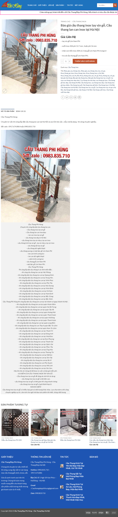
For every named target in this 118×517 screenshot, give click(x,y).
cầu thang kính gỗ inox (71, 90)
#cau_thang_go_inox (67, 73)
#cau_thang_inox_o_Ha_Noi (95, 73)
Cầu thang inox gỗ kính (90, 85)
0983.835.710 (43, 470)
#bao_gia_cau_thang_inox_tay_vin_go (93, 71)
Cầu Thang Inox (79, 21)
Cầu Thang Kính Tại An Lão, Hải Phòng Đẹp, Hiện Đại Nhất (74, 486)
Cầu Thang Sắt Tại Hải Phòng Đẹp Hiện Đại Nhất (75, 476)
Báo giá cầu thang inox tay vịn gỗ (99, 78)
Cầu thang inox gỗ (76, 85)
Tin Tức (70, 5)
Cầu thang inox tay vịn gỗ (86, 87)
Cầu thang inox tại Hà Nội (69, 87)
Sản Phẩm (60, 5)
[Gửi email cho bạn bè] (71, 97)
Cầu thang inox (86, 83)
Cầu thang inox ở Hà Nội (106, 85)
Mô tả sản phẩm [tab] (7, 111)
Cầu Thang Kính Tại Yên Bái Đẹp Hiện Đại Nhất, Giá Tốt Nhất (75, 465)
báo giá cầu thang (66, 78)
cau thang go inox (102, 80)
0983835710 (40, 493)
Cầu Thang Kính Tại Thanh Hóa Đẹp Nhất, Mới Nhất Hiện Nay (75, 497)
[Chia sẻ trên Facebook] (63, 97)
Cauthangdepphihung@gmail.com (44, 488)
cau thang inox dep (98, 83)
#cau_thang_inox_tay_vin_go (89, 76)
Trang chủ (65, 21)
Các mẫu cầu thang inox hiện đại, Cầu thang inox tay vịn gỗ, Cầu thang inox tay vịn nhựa (102, 441)
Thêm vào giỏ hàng (85, 61)
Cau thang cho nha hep (87, 80)
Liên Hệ (51, 5)
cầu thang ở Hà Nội (85, 90)
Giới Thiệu (42, 5)
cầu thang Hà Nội (74, 83)
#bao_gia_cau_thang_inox (72, 71)
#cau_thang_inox (80, 73)
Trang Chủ (31, 5)
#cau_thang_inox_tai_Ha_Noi (70, 76)
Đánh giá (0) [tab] (21, 111)
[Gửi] (115, 5)
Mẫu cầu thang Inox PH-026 (70, 440)
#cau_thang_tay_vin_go (106, 76)
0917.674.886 (36, 473)
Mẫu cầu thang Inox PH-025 (11, 440)
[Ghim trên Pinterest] (75, 97)
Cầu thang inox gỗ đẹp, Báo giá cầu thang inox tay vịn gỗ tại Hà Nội (43, 441)
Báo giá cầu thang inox (80, 78)
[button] (5, 91)
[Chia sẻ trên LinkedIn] (79, 97)
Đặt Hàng (79, 5)
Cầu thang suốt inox (99, 90)
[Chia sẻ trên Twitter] (67, 97)
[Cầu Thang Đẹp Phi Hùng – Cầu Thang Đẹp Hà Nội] (12, 5)
